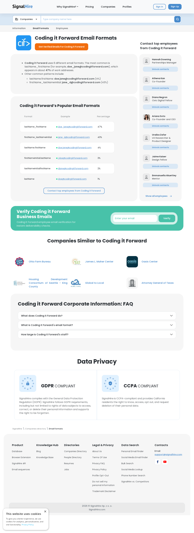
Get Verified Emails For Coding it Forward (61, 46)
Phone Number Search (133, 475)
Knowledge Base (45, 457)
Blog (38, 451)
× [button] (45, 511)
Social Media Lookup (132, 469)
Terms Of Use (99, 457)
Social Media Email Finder (134, 457)
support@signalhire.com (168, 454)
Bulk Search (127, 463)
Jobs (66, 469)
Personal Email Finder (132, 451)
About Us (97, 451)
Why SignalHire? (66, 6)
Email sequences (21, 469)
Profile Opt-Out (100, 475)
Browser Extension (21, 457)
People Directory (73, 457)
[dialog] (25, 519)
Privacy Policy (99, 469)
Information (19, 28)
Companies (108, 6)
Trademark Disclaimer (104, 491)
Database (17, 451)
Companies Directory (75, 451)
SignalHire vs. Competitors (135, 481)
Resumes (69, 463)
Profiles (127, 6)
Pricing (89, 6)
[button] (165, 59)
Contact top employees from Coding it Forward (74, 190)
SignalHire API (19, 463)
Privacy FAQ (98, 463)
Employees (62, 28)
